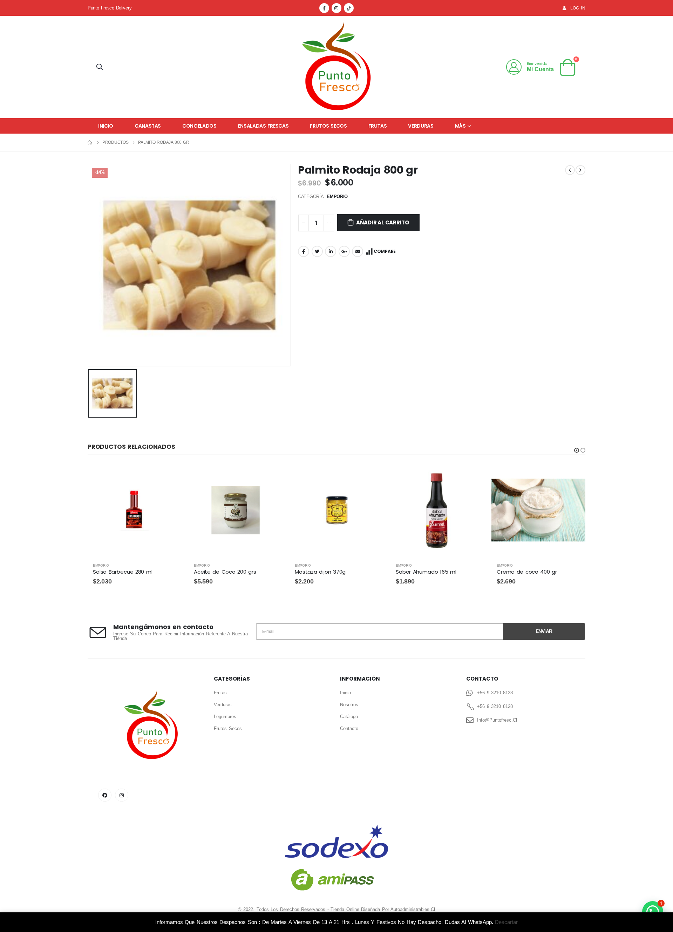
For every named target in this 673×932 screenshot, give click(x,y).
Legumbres (225, 716)
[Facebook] (324, 8)
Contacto (349, 728)
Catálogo (349, 716)
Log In (577, 8)
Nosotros (349, 704)
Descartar (506, 922)
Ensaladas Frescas (263, 125)
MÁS (460, 125)
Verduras (420, 125)
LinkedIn (330, 251)
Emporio (337, 196)
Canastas (148, 125)
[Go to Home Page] (90, 142)
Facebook (303, 251)
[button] (576, 450)
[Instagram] (336, 8)
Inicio (105, 125)
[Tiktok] (349, 8)
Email (357, 251)
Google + (344, 251)
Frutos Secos (328, 125)
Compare (385, 251)
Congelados (199, 125)
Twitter (317, 251)
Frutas (377, 125)
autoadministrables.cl (412, 909)
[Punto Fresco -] (336, 67)
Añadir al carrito (382, 222)
